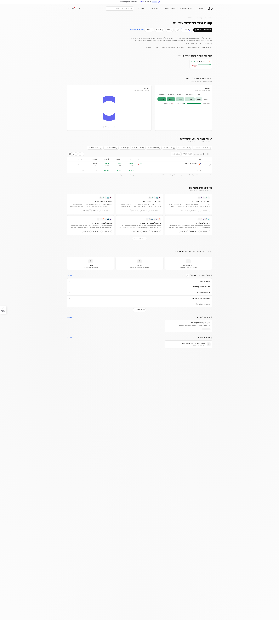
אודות (142, 8)
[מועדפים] (78, 8)
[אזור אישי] (68, 8)
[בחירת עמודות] (70, 154)
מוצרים (201, 8)
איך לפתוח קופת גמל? (203, 292)
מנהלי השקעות (187, 8)
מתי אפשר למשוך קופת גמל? (201, 287)
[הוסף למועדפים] (205, 165)
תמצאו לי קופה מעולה (204, 30)
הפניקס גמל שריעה (191, 163)
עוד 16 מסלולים (140, 238)
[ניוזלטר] (73, 8)
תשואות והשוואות (170, 8)
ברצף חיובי (175, 154)
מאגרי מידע (154, 8)
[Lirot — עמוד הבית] (210, 8)
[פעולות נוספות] (70, 165)
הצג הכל (69, 275)
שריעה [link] (190, 18)
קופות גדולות (187, 154)
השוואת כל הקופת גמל (137, 30)
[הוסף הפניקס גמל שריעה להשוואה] (210, 165)
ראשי (209, 18)
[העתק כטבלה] (78, 154)
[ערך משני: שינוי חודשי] (82, 154)
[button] (192, 65)
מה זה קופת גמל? (205, 281)
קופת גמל (199, 18)
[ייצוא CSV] (74, 154)
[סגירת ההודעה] (2, 2)
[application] (109, 108)
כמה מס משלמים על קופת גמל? (200, 298)
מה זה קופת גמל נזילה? (203, 304)
